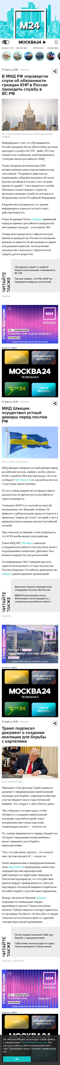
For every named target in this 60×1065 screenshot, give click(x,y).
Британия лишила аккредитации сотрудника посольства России (33, 588)
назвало (7, 574)
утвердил (36, 219)
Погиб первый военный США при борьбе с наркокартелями (34, 936)
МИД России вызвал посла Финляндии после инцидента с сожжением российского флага (33, 598)
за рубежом (17, 961)
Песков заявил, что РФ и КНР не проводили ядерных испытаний (33, 280)
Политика (24, 69)
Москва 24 (30, 42)
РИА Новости (23, 480)
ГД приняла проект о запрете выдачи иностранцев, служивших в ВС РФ (35, 270)
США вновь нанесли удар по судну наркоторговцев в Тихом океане (34, 945)
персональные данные (34, 1042)
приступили (15, 867)
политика (6, 296)
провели (41, 898)
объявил (27, 543)
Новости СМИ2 (9, 348)
